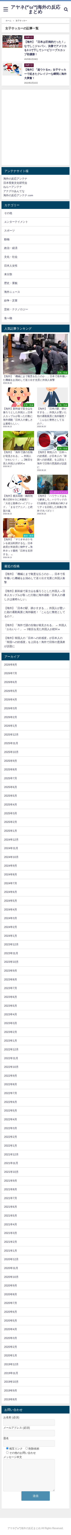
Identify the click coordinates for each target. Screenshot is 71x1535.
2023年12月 (11, 944)
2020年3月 (10, 1338)
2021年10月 (11, 1172)
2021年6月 (10, 1206)
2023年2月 (10, 1032)
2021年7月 (10, 1198)
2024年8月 (10, 874)
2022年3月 (10, 1128)
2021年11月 (11, 1163)
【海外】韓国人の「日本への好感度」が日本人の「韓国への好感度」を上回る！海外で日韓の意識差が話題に (34, 642)
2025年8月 (10, 769)
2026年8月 (10, 664)
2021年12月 (11, 1154)
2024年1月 (10, 935)
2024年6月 (10, 892)
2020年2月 (10, 1346)
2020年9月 (10, 1285)
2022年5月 (10, 1110)
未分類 (8, 274)
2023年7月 (10, 988)
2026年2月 (10, 717)
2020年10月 (11, 1277)
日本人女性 (10, 265)
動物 (6, 239)
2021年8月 (10, 1189)
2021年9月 (10, 1180)
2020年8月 (10, 1294)
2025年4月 (10, 804)
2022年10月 (11, 1066)
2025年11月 (11, 743)
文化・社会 (10, 256)
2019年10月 (11, 1381)
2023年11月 (11, 953)
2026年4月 (10, 699)
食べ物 (8, 318)
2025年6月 (10, 787)
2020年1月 (10, 1355)
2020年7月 (10, 1303)
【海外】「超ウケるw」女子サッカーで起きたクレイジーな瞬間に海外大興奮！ (45, 73)
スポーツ (9, 230)
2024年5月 (10, 900)
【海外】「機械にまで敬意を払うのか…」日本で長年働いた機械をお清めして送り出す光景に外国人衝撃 (34, 578)
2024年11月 (11, 848)
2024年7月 (10, 883)
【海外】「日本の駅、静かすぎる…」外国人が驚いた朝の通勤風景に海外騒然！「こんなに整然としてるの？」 (34, 612)
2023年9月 (10, 970)
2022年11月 (11, 1058)
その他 (8, 213)
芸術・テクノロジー (16, 309)
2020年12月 (11, 1259)
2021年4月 (10, 1224)
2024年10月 (11, 857)
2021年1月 (10, 1250)
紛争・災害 (10, 300)
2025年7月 (10, 778)
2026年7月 (10, 673)
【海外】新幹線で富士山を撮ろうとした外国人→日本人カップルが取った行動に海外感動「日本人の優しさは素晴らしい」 (34, 595)
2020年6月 (10, 1311)
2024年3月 (10, 918)
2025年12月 (11, 734)
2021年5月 (10, 1215)
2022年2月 (10, 1136)
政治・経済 (10, 248)
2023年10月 (11, 961)
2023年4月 (10, 1014)
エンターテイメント (16, 221)
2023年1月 (10, 1040)
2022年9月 (10, 1075)
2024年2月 (10, 927)
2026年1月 (10, 725)
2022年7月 (10, 1093)
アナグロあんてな (14, 191)
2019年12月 (11, 1364)
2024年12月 (11, 839)
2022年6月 (10, 1102)
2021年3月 (10, 1233)
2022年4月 (10, 1119)
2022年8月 (10, 1084)
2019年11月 (11, 1373)
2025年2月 (10, 822)
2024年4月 (10, 909)
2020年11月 (11, 1268)
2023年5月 (10, 1005)
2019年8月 (10, 1399)
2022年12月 (11, 1049)
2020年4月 (10, 1329)
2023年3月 (10, 1023)
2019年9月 (10, 1390)
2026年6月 (10, 682)
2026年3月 (10, 708)
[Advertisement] (35, 127)
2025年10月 (11, 752)
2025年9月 (10, 760)
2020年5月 (10, 1320)
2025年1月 (10, 830)
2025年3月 (10, 813)
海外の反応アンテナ (15, 178)
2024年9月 (10, 865)
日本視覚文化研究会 (15, 182)
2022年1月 (10, 1145)
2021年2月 (10, 1241)
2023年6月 (10, 997)
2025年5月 (10, 795)
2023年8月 (10, 979)
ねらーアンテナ (12, 187)
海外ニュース (12, 292)
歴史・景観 (10, 283)
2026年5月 (10, 691)
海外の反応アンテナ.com (18, 195)
